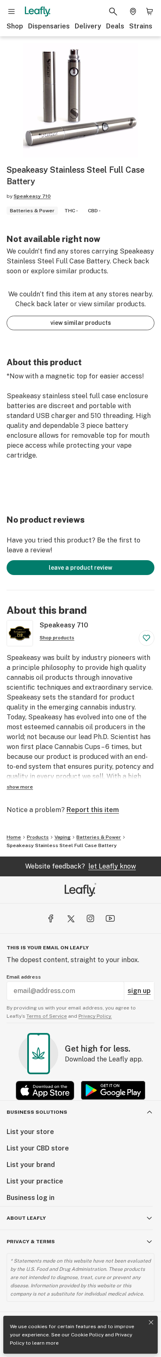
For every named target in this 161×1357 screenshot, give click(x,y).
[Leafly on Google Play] (113, 1090)
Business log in (30, 1198)
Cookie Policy (87, 1335)
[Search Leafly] (113, 11)
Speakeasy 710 (32, 196)
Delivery (88, 26)
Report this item (92, 810)
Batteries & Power (98, 837)
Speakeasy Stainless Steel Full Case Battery (62, 845)
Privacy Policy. (95, 1016)
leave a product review (80, 567)
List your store (30, 1132)
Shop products (57, 638)
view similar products (80, 322)
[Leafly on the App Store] (45, 1090)
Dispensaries (49, 26)
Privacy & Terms (31, 1241)
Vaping (62, 837)
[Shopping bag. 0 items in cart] (149, 11)
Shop (15, 26)
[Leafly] (37, 11)
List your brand (31, 1165)
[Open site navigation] (12, 11)
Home (14, 837)
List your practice (35, 1181)
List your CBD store (38, 1148)
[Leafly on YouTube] (110, 918)
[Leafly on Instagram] (90, 918)
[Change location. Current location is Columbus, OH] (133, 11)
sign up (139, 991)
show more (20, 787)
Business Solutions (37, 1112)
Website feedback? (80, 866)
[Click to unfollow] (146, 638)
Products (38, 837)
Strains (140, 26)
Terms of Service (46, 1016)
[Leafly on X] (70, 918)
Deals (115, 26)
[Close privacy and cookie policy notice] (151, 1322)
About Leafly (26, 1218)
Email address (24, 977)
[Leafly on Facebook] (51, 918)
